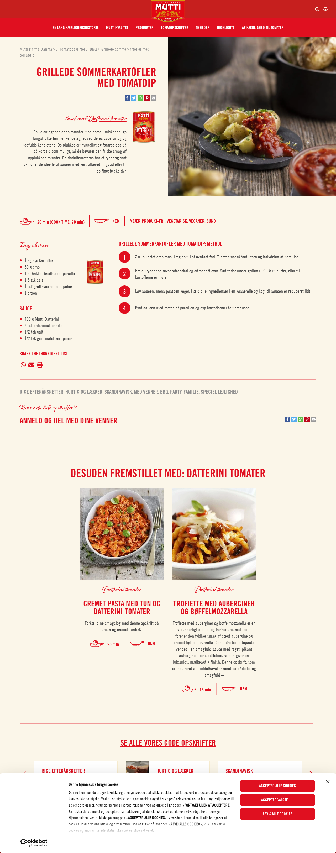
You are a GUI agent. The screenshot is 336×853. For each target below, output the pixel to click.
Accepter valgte (274, 800)
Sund (211, 221)
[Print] (39, 365)
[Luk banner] (328, 781)
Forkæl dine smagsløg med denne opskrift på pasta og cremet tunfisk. (122, 626)
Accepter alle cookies (277, 785)
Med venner (146, 392)
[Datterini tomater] (95, 271)
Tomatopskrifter (73, 49)
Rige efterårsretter (41, 392)
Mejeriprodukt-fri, (148, 221)
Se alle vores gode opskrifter (168, 743)
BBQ (94, 49)
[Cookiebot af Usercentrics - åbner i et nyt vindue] (34, 843)
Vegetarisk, (178, 221)
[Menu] (77, 9)
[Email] (31, 365)
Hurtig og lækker (83, 392)
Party (175, 392)
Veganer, (198, 221)
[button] (75, 27)
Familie (191, 392)
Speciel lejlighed (219, 392)
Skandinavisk (118, 392)
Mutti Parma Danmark (38, 49)
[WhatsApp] (23, 365)
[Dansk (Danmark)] (325, 9)
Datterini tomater (107, 118)
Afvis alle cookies (277, 814)
